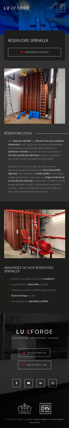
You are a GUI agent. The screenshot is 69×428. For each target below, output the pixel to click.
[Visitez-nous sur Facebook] (17, 383)
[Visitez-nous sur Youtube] (29, 383)
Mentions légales (40, 419)
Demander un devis (36, 52)
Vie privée (53, 419)
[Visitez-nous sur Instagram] (53, 383)
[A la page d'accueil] (16, 8)
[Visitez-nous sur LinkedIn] (41, 383)
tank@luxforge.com (36, 353)
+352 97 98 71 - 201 (36, 365)
